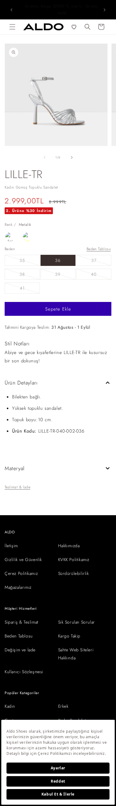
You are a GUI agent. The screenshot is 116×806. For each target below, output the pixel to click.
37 (101, 261)
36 (58, 260)
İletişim (11, 546)
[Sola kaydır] (44, 157)
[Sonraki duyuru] (104, 10)
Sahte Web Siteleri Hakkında (76, 654)
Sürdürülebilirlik (73, 573)
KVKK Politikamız (74, 559)
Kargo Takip (69, 636)
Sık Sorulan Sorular (76, 622)
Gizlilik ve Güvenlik (23, 559)
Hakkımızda (69, 546)
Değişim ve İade (20, 650)
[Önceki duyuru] (11, 10)
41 (30, 289)
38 (29, 275)
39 (65, 275)
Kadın (10, 706)
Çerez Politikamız (21, 573)
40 (101, 275)
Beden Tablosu (99, 249)
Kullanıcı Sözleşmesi (24, 672)
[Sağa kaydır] (72, 157)
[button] (12, 27)
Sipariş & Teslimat (21, 622)
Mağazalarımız (18, 587)
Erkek (63, 706)
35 (29, 261)
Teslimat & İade (17, 487)
